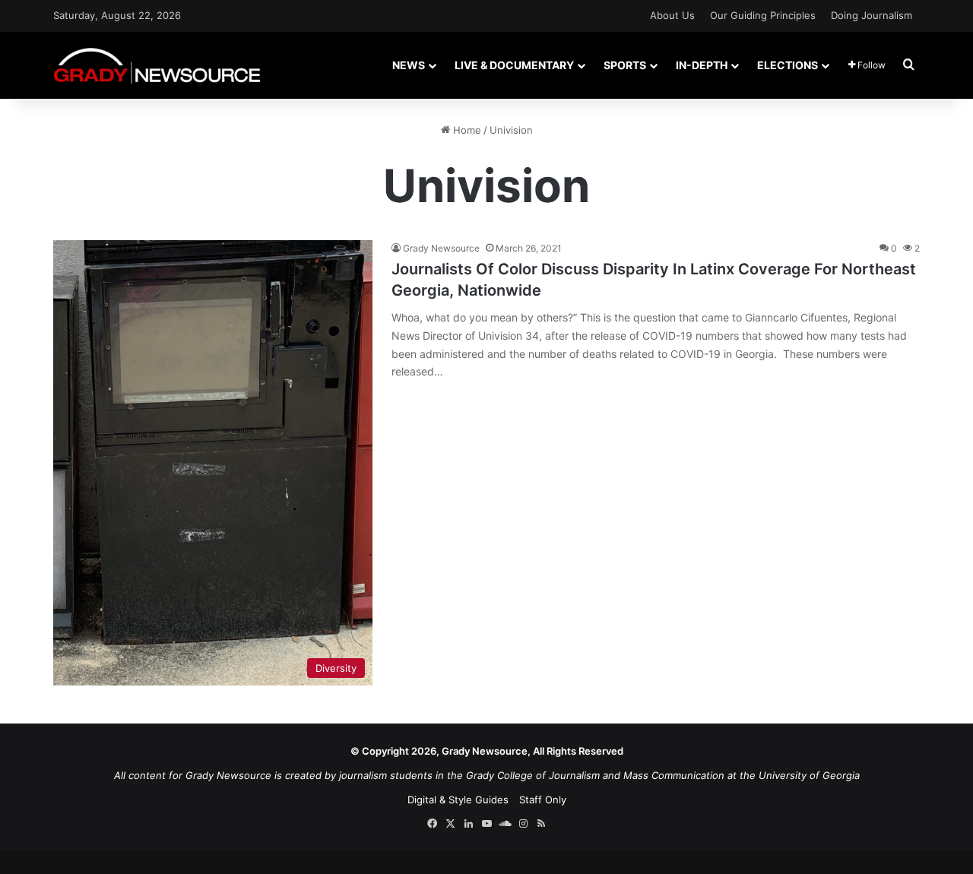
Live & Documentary (514, 65)
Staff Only (542, 799)
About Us (672, 15)
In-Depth (701, 65)
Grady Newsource (441, 248)
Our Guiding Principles (763, 15)
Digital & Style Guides (458, 799)
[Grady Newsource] (157, 65)
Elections (787, 65)
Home (465, 130)
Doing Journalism (871, 15)
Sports (625, 65)
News (408, 65)
